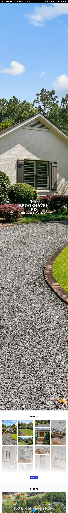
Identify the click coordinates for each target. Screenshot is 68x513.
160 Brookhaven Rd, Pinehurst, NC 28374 (16, 1)
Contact (63, 1)
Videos (53, 1)
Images (47, 1)
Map (58, 1)
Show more (34, 477)
